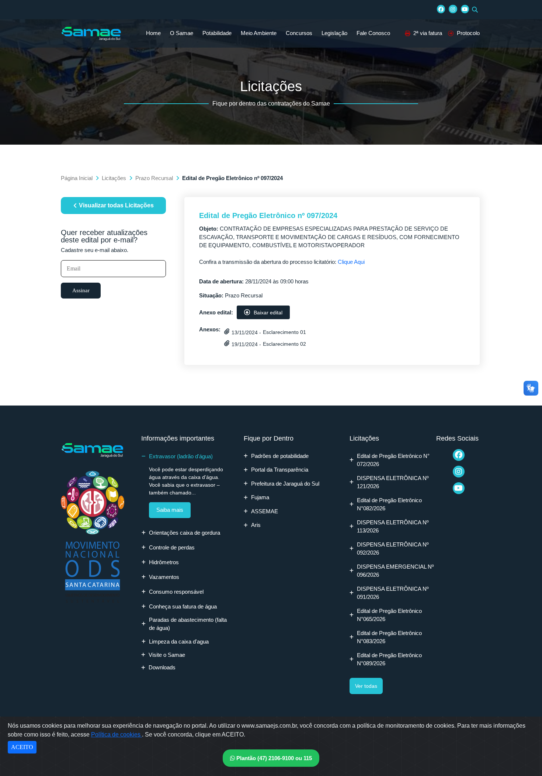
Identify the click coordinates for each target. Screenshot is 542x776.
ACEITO (22, 747)
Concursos (299, 33)
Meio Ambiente (259, 33)
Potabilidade (217, 33)
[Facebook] (441, 9)
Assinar (81, 290)
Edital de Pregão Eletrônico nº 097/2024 (268, 215)
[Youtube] (465, 9)
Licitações (114, 178)
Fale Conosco (373, 33)
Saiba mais (169, 510)
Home (153, 33)
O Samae (181, 33)
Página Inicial (77, 178)
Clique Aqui (351, 262)
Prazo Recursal (154, 178)
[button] (475, 9)
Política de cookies (116, 734)
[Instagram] (453, 9)
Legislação (334, 33)
